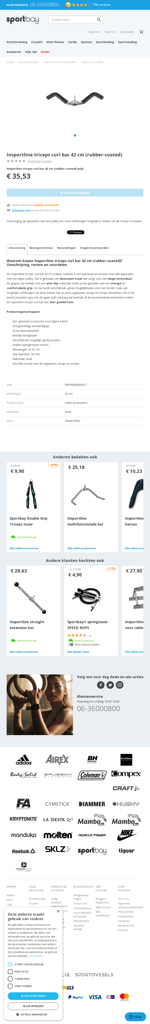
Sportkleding (105, 42)
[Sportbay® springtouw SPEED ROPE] (88, 597)
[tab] (41, 249)
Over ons (123, 899)
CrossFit (37, 42)
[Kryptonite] (24, 818)
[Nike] (126, 835)
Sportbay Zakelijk (78, 927)
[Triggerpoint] (23, 866)
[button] (33, 1014)
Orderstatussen (82, 908)
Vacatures (124, 921)
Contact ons (80, 903)
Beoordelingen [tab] (66, 248)
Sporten (86, 42)
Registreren (102, 902)
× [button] (58, 911)
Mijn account (103, 907)
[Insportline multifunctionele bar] (88, 494)
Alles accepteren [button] (33, 996)
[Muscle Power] (92, 835)
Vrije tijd (31, 52)
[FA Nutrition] (23, 804)
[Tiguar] (126, 851)
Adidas (10, 895)
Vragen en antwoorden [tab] (94, 248)
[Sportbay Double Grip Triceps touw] (30, 494)
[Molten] (58, 835)
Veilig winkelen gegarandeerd (59, 902)
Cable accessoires (92, 62)
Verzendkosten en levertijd (82, 914)
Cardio (72, 42)
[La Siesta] (58, 819)
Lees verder (35, 956)
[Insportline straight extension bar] (30, 597)
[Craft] (126, 788)
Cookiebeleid (125, 916)
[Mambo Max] (92, 819)
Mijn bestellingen (103, 913)
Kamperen (14, 52)
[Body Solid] (23, 775)
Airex (9, 899)
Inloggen (127, 32)
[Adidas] (23, 759)
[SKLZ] (58, 849)
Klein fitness (55, 42)
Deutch (110, 32)
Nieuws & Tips (126, 925)
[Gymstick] (58, 804)
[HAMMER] (92, 804)
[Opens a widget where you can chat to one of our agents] (135, 1017)
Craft (9, 904)
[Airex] (58, 759)
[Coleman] (92, 775)
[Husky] (126, 804)
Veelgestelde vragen (81, 897)
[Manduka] (23, 835)
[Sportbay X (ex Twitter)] (110, 685)
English (94, 32)
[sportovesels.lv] (94, 975)
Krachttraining (17, 42)
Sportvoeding (127, 42)
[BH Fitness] (92, 759)
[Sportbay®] (92, 851)
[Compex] (126, 773)
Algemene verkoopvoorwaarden (130, 905)
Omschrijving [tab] (17, 248)
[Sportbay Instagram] (119, 685)
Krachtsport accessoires (60, 62)
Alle (24, 548)
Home (10, 62)
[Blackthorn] (126, 759)
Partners (123, 930)
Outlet (45, 52)
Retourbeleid (81, 921)
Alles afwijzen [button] (33, 1006)
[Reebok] (24, 851)
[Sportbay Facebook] (101, 685)
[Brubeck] (58, 775)
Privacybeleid (126, 911)
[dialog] (33, 963)
